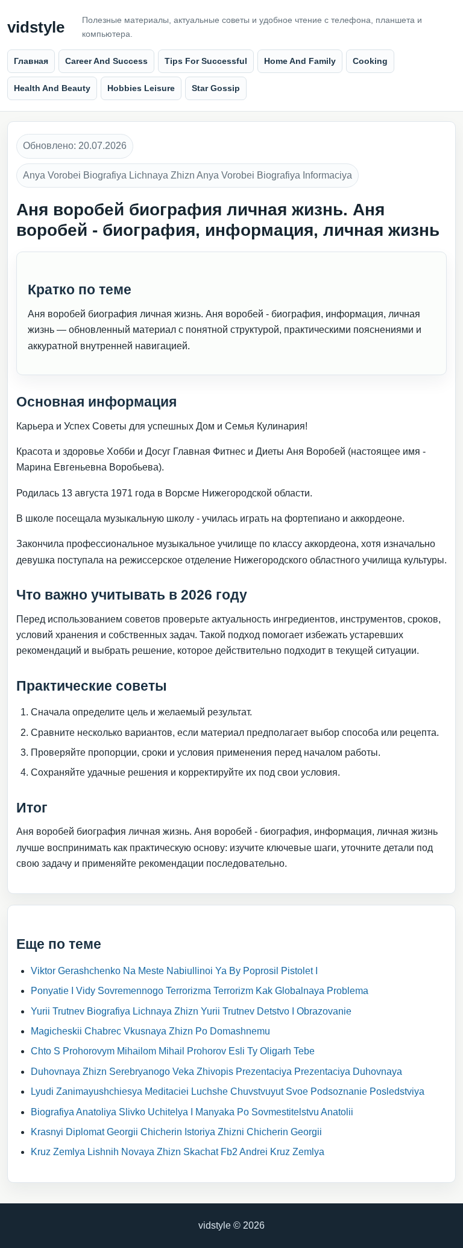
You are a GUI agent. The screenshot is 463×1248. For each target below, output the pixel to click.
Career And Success (106, 61)
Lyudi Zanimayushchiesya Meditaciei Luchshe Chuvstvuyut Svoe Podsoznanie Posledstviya (227, 1091)
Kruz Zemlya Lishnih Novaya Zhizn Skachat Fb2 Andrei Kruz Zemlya (177, 1152)
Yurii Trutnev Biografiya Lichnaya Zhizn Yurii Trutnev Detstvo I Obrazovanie (191, 1011)
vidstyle (36, 27)
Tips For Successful (206, 61)
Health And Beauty (52, 88)
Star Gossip (216, 88)
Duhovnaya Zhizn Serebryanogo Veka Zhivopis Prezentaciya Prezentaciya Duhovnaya (216, 1071)
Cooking (370, 61)
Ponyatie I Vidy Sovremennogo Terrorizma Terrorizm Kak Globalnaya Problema (199, 991)
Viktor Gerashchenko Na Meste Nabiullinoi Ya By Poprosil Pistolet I (174, 971)
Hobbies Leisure (141, 88)
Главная (31, 61)
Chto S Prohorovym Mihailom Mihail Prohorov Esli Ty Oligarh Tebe (173, 1051)
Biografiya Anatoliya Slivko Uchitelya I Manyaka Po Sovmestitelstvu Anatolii (192, 1112)
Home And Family (300, 61)
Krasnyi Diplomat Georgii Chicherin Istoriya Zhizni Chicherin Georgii (176, 1132)
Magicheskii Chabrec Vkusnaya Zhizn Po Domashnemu (150, 1031)
